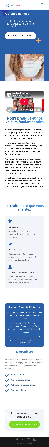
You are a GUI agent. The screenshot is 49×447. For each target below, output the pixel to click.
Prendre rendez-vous (20, 36)
